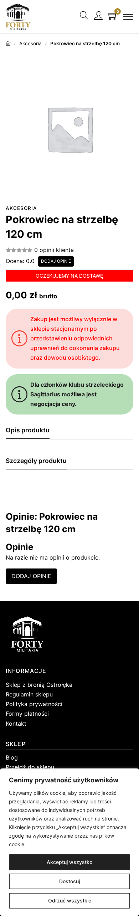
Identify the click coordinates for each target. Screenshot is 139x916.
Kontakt (16, 723)
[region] (69, 842)
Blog (12, 757)
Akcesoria (30, 43)
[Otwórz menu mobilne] (128, 17)
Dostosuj (69, 881)
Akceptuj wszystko (69, 862)
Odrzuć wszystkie (69, 900)
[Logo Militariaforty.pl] (18, 16)
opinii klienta (54, 250)
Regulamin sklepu (29, 694)
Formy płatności (27, 713)
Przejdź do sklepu (30, 767)
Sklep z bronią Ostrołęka (39, 684)
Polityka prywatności (34, 703)
